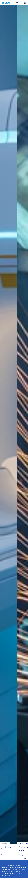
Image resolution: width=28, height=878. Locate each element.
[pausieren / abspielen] (25, 858)
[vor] (17, 858)
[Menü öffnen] (24, 2)
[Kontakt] (17, 2)
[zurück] (11, 858)
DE (20, 2)
